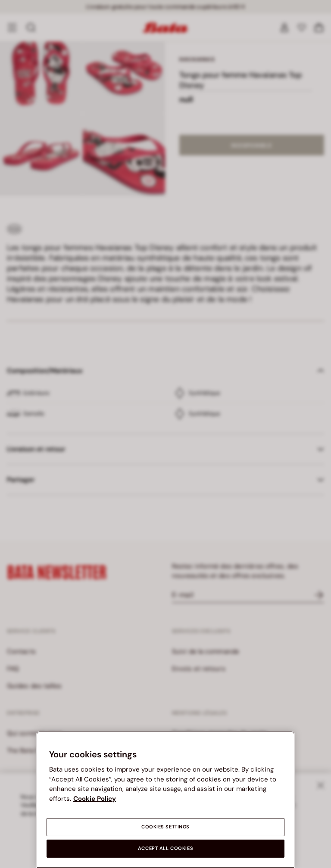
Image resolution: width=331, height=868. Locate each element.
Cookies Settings (165, 827)
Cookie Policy (94, 798)
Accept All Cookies (165, 848)
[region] (165, 799)
